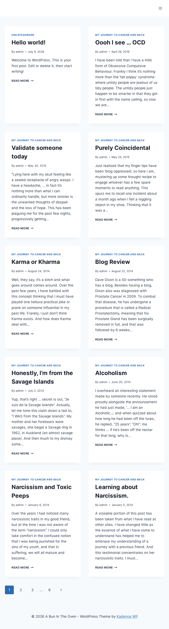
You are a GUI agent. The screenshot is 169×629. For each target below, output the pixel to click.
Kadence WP (127, 616)
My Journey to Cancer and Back (119, 34)
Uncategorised (23, 34)
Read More (23, 80)
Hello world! (29, 42)
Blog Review (112, 261)
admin (20, 51)
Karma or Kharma (36, 261)
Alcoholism (111, 372)
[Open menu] (160, 8)
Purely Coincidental (122, 147)
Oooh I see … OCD (120, 42)
